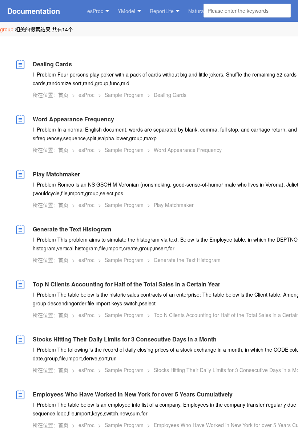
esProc (95, 11)
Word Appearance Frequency (73, 119)
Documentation (33, 10)
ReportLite (162, 11)
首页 (63, 94)
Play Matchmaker (56, 174)
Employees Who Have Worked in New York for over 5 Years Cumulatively (133, 394)
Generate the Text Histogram (72, 229)
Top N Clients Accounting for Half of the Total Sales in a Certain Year (126, 284)
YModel (126, 11)
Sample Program (124, 94)
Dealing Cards (52, 64)
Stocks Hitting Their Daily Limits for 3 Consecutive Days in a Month (125, 339)
